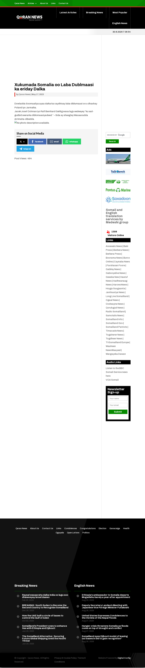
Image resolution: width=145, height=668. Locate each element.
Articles (31, 3)
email (56, 141)
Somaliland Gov (114, 323)
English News (119, 23)
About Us (44, 3)
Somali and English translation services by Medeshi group (117, 216)
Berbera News (120, 250)
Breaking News (94, 12)
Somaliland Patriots (116, 327)
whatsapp (73, 141)
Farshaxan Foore (116, 265)
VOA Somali (112, 380)
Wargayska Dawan (116, 354)
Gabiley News (113, 269)
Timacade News (114, 331)
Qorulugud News (114, 307)
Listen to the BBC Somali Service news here (117, 372)
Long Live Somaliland (117, 296)
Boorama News (114, 258)
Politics (85, 533)
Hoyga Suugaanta (115, 288)
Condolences (70, 529)
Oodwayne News (114, 304)
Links (53, 3)
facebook (39, 141)
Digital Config (124, 658)
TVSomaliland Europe (117, 342)
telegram (27, 149)
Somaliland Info (114, 319)
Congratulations (88, 529)
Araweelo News (114, 246)
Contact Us (63, 3)
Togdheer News (114, 338)
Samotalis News (114, 315)
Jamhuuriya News (115, 292)
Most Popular (120, 12)
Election (102, 529)
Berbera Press (113, 254)
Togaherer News (114, 335)
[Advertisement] (56, 63)
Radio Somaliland (115, 311)
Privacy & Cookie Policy (65, 658)
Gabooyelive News (115, 273)
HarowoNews (120, 284)
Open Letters (73, 533)
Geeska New (112, 277)
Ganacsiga (114, 529)
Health (126, 529)
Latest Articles (68, 12)
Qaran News (19, 3)
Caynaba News (122, 261)
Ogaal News (112, 300)
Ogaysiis (60, 533)
